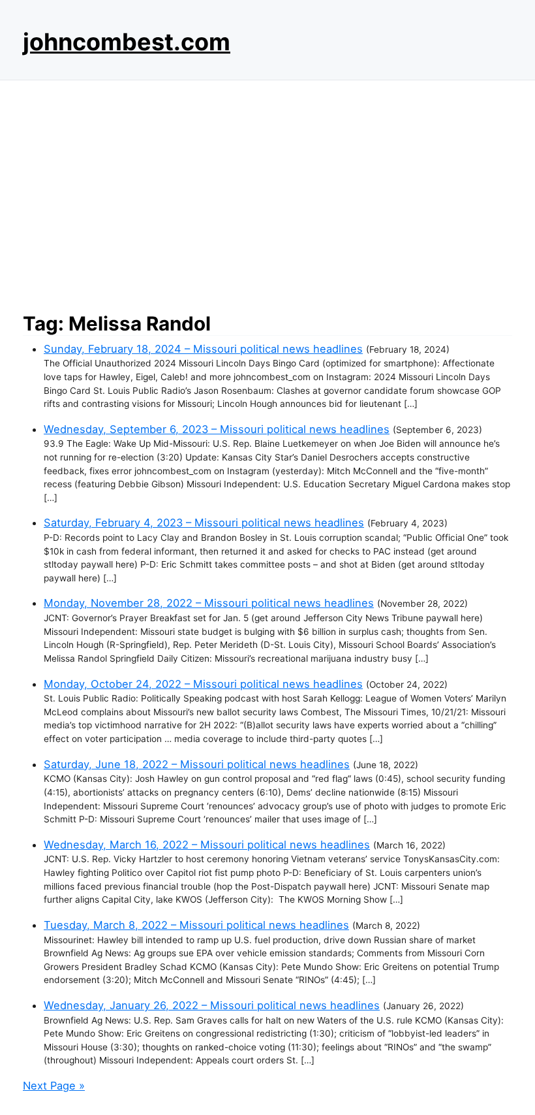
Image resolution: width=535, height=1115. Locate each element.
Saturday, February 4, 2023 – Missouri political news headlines (204, 522)
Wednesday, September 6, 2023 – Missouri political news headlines (217, 429)
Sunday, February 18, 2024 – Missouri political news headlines (203, 348)
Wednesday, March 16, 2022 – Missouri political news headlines (207, 844)
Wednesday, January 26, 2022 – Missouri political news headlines (212, 1005)
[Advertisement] (267, 192)
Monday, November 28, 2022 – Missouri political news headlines (209, 602)
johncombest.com (126, 41)
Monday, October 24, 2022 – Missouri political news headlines (203, 683)
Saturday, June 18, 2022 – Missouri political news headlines (197, 764)
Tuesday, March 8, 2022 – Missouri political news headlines (196, 924)
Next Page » (54, 1085)
